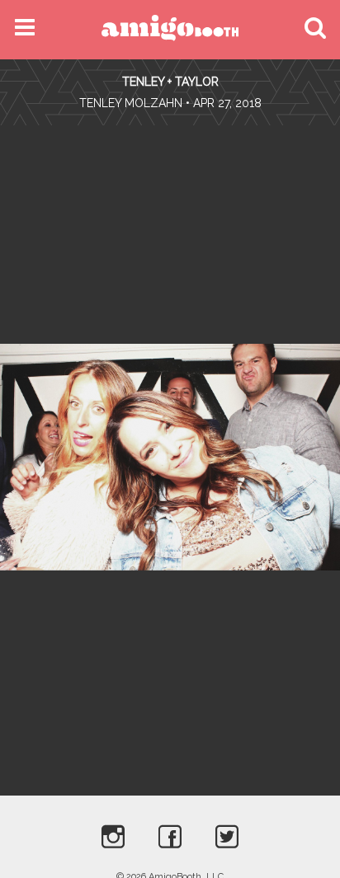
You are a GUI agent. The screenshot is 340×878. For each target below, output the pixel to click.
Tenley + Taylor (170, 81)
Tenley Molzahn (130, 103)
